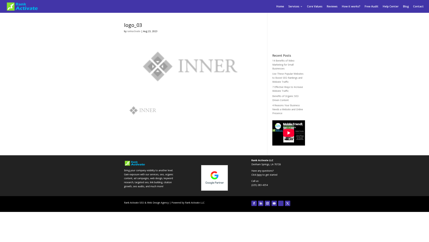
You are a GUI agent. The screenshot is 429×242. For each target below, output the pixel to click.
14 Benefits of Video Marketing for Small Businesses (283, 64)
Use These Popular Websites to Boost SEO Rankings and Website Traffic (287, 77)
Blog (406, 6)
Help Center (391, 6)
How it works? (351, 6)
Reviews (332, 6)
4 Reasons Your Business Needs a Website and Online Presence (287, 109)
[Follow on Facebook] (254, 203)
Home (280, 6)
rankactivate (133, 31)
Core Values (314, 6)
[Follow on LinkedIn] (260, 203)
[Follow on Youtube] (274, 203)
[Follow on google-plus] (281, 203)
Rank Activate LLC (195, 202)
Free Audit (371, 6)
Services (293, 6)
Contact (418, 6)
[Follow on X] (287, 203)
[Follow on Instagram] (267, 203)
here (259, 174)
